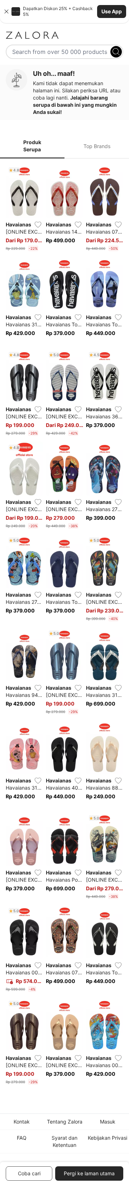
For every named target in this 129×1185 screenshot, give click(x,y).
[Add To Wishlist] (38, 224)
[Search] (116, 52)
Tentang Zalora (64, 1122)
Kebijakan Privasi (107, 1138)
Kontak (22, 1122)
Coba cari (29, 1173)
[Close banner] (6, 11)
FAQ (22, 1138)
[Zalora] (64, 35)
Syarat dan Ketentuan (64, 1141)
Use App (111, 11)
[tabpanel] (64, 626)
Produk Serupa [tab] (32, 145)
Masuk (107, 1122)
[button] (64, 11)
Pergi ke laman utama (89, 1173)
